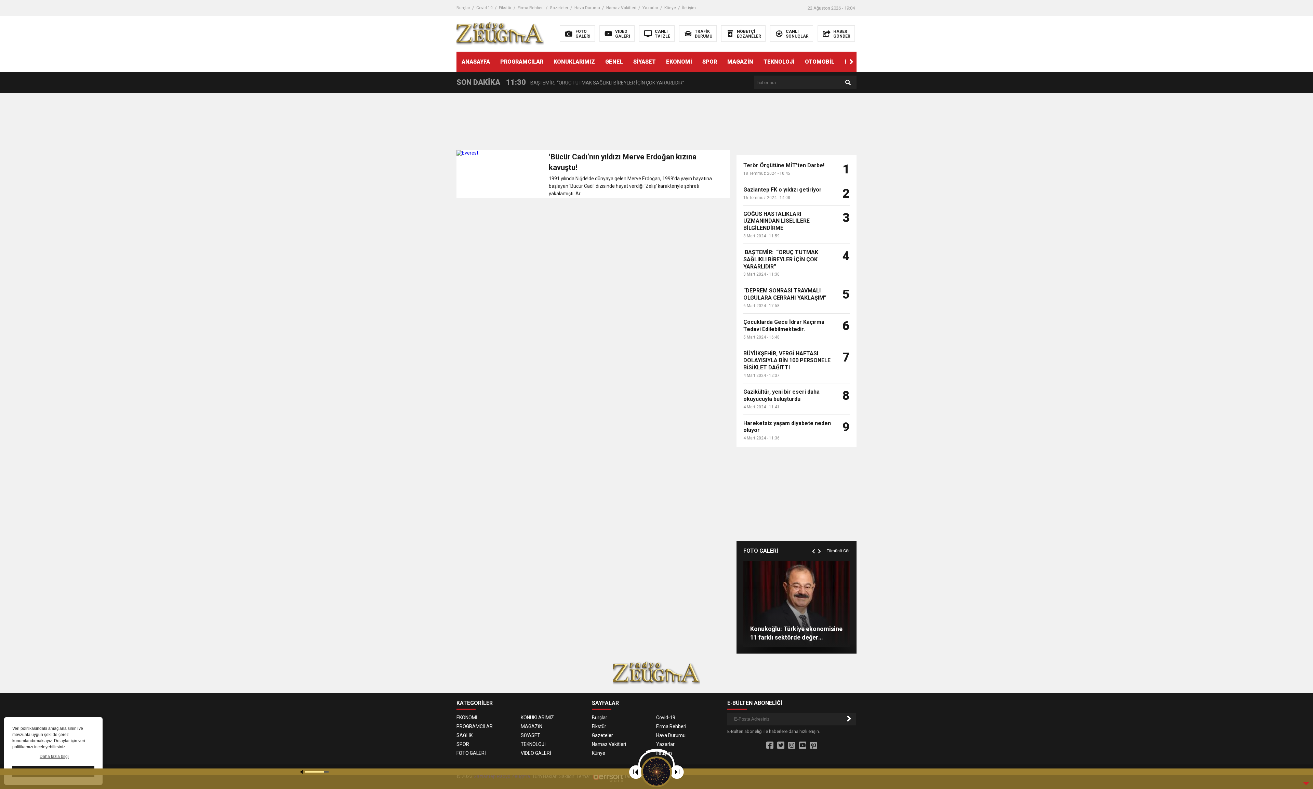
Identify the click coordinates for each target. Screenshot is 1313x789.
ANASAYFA (476, 61)
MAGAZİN (740, 61)
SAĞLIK (464, 735)
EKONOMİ (679, 61)
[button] (851, 62)
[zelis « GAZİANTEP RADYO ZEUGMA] (500, 33)
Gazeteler (559, 7)
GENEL (614, 61)
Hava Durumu (587, 7)
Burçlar (463, 7)
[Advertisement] (593, 123)
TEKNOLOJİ (779, 61)
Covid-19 (484, 7)
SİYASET (644, 61)
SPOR (709, 61)
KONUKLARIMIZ (574, 61)
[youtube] (802, 745)
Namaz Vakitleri (621, 7)
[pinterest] (813, 745)
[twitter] (780, 745)
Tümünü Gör (838, 551)
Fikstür (505, 7)
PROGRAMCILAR (521, 61)
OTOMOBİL (819, 61)
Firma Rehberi (531, 7)
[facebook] (769, 745)
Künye (670, 7)
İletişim (689, 7)
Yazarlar (650, 7)
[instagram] (791, 745)
